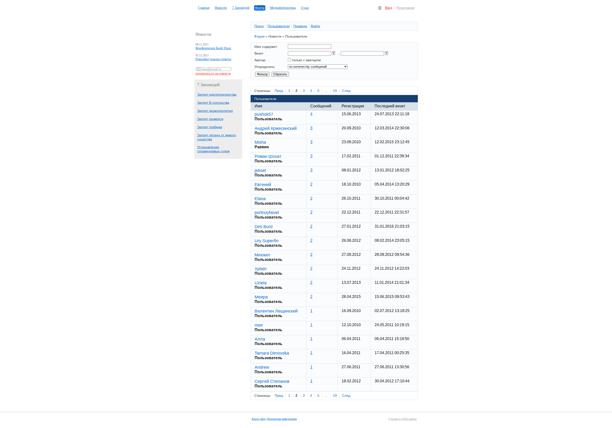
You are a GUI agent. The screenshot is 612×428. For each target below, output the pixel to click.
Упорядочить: (264, 67)
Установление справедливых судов (213, 149)
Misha (260, 142)
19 (335, 91)
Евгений (263, 184)
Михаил (262, 254)
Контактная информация (282, 419)
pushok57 (264, 114)
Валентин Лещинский (276, 311)
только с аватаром (306, 60)
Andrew (262, 367)
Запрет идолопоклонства (216, 94)
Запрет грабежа (209, 127)
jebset (260, 170)
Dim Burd (264, 226)
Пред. (279, 91)
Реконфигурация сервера (213, 59)
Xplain (261, 268)
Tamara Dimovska (272, 353)
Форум (260, 8)
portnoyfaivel (267, 212)
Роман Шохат (268, 156)
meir (259, 325)
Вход (388, 8)
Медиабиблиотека (283, 8)
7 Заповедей (241, 8)
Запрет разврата (210, 119)
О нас (305, 8)
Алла (260, 339)
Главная (203, 8)
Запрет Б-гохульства (213, 102)
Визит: (259, 53)
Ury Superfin (267, 240)
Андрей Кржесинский (276, 128)
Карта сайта (259, 419)
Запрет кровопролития (215, 111)
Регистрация (405, 8)
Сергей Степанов (272, 381)
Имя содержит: (266, 47)
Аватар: (260, 60)
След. (346, 91)
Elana (260, 198)
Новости (221, 8)
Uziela (261, 282)
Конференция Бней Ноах (213, 48)
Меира (261, 297)
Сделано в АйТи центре (402, 419)
